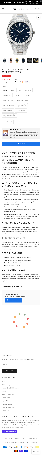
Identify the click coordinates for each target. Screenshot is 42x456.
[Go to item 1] (4, 60)
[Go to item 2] (11, 60)
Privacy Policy (6, 398)
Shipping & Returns (8, 394)
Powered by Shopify (29, 442)
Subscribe (9, 371)
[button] (21, 82)
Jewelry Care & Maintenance (10, 388)
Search (4, 391)
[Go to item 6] (36, 60)
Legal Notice (5, 401)
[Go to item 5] (29, 60)
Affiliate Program (7, 385)
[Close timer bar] (41, 1)
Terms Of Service (7, 404)
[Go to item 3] (17, 60)
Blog (3, 381)
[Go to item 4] (23, 60)
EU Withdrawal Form (8, 407)
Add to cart (21, 144)
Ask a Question (14, 300)
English (32, 438)
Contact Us (5, 411)
